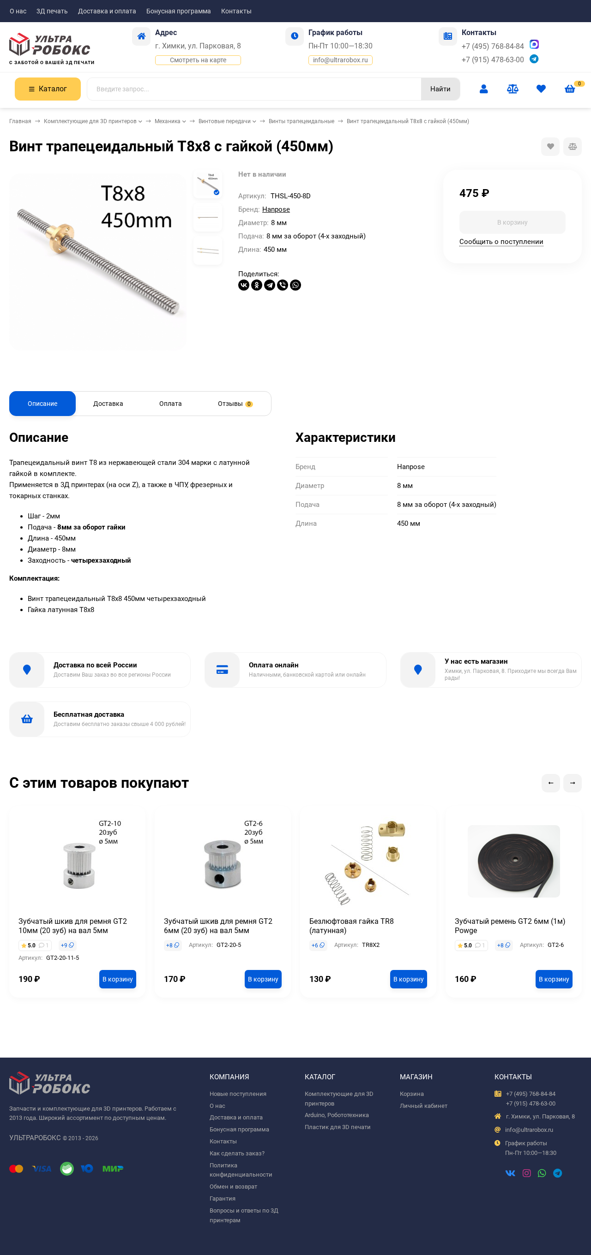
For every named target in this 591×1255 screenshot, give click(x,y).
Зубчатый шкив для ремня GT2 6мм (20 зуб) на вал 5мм (218, 926)
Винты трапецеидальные (301, 121)
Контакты (236, 11)
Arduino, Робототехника (337, 1115)
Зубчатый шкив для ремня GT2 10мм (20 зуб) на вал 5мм (72, 926)
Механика (168, 121)
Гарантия (222, 1198)
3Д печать (52, 11)
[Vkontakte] (510, 1174)
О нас (18, 11)
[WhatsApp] (295, 285)
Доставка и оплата (107, 11)
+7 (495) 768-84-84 (493, 46)
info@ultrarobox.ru (340, 60)
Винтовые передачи (225, 121)
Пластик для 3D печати (338, 1127)
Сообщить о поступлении (501, 241)
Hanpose (276, 209)
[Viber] (282, 285)
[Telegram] (269, 285)
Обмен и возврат (233, 1186)
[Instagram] (527, 1174)
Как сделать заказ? (237, 1153)
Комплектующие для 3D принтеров (90, 121)
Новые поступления (238, 1093)
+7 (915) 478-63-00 (493, 59)
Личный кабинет (423, 1105)
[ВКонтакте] (243, 285)
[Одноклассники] (256, 285)
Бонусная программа (178, 11)
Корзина (412, 1093)
